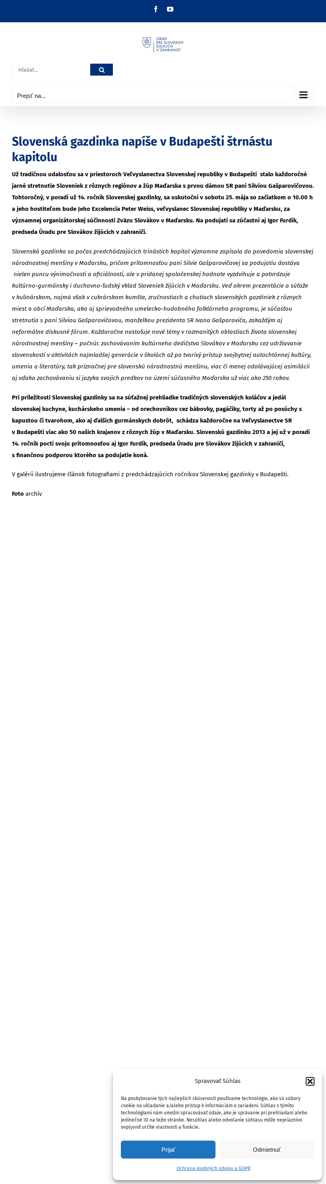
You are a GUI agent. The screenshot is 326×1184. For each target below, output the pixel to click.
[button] (310, 1081)
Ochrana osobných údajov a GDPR (213, 1168)
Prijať (168, 1149)
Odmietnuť (267, 1149)
